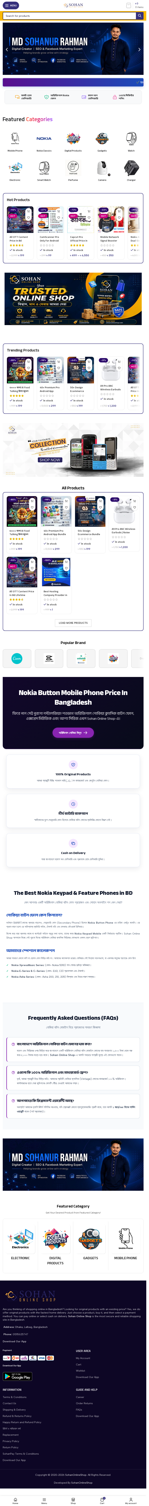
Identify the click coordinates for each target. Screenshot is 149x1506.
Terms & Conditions (15, 1397)
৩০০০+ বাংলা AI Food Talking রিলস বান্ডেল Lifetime (20, 390)
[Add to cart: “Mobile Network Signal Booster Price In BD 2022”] (119, 211)
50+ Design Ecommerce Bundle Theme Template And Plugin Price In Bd (90, 536)
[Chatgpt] (81, 658)
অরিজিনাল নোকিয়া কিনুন (70, 733)
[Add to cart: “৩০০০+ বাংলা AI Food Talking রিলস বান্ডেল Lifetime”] (28, 362)
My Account (83, 1358)
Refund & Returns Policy (17, 1416)
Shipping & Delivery (14, 1409)
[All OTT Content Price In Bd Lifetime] (20, 219)
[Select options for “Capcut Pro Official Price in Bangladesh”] (89, 211)
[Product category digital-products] (55, 1246)
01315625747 (20, 1334)
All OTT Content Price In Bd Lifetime (19, 240)
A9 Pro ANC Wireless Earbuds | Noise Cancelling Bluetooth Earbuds (124, 534)
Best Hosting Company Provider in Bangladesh (55, 594)
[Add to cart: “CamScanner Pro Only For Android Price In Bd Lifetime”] (59, 211)
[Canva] (17, 658)
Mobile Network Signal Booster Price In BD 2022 (109, 240)
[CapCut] (49, 658)
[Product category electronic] (20, 1243)
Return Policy (10, 1447)
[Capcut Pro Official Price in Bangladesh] (80, 219)
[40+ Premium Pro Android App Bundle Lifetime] (50, 370)
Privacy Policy (11, 1441)
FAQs (79, 1409)
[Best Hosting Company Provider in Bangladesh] (56, 572)
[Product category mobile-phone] (125, 1243)
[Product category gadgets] (90, 1243)
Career (80, 1397)
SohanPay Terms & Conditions (21, 1453)
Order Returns (84, 1403)
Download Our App (87, 1377)
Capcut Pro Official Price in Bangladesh (78, 240)
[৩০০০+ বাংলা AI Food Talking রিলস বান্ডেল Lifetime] (20, 370)
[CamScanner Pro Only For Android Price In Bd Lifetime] (50, 219)
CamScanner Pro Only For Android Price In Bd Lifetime (49, 242)
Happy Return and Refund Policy (22, 1422)
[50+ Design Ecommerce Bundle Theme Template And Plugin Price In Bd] (80, 370)
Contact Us (9, 1403)
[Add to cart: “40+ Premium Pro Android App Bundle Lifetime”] (59, 362)
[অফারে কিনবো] (66, 562)
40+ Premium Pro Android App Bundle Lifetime (50, 390)
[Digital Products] (113, 658)
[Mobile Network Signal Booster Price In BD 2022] (111, 219)
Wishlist (80, 1370)
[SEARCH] (140, 16)
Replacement (11, 1434)
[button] (7, 49)
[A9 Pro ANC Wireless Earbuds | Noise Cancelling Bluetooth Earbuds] (111, 369)
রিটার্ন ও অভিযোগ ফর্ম (12, 1428)
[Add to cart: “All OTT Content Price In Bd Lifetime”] (28, 211)
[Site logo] (73, 5)
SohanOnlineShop (75, 1474)
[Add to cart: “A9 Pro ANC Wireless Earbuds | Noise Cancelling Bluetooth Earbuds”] (119, 362)
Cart (78, 1364)
